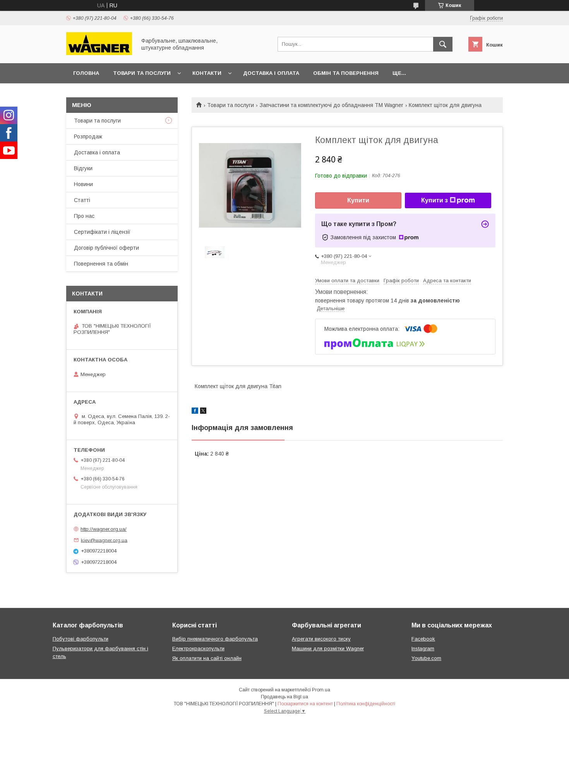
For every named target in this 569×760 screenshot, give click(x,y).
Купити (358, 200)
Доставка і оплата (271, 73)
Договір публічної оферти (106, 248)
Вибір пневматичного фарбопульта (215, 639)
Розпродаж (88, 136)
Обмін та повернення (346, 73)
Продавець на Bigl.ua (284, 697)
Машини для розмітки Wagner (328, 648)
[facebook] (195, 412)
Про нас (84, 216)
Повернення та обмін (101, 264)
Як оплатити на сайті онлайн (207, 658)
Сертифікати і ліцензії (102, 232)
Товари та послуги (142, 73)
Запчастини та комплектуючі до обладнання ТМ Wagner (331, 105)
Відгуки (83, 168)
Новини (83, 184)
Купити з (434, 200)
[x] (203, 412)
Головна (86, 73)
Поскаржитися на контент (305, 703)
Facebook (423, 639)
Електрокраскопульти (198, 648)
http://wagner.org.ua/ (104, 529)
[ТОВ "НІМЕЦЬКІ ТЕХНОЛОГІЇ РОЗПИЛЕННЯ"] (99, 53)
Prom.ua (321, 690)
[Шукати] (442, 44)
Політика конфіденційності (365, 703)
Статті (82, 200)
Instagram (422, 648)
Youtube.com (426, 658)
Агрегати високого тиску (321, 639)
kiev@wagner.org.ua (104, 540)
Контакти (206, 73)
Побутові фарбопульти (80, 639)
